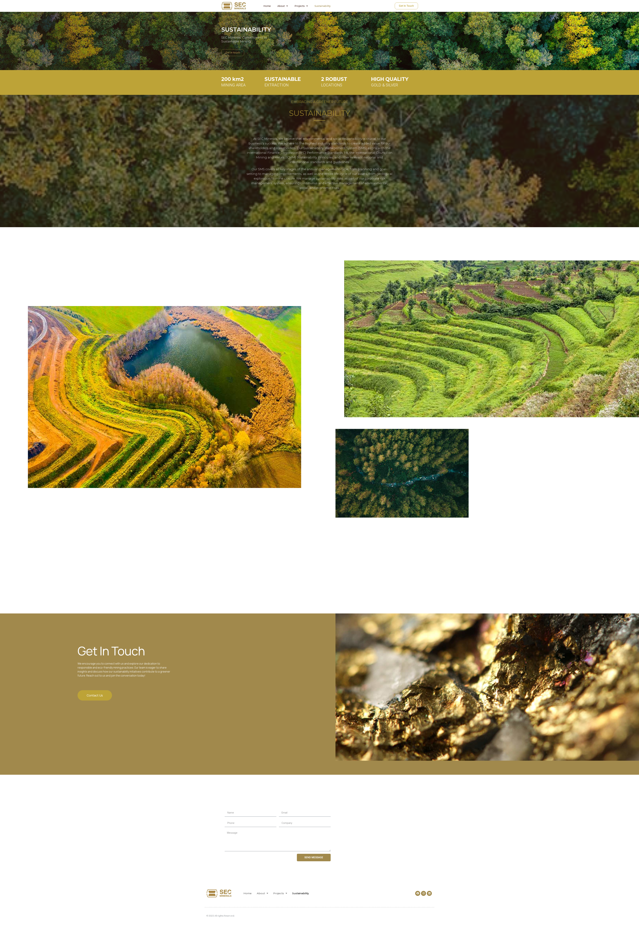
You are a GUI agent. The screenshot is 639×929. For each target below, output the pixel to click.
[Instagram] (423, 893)
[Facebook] (417, 893)
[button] (406, 5)
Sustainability (323, 5)
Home (267, 5)
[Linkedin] (429, 893)
